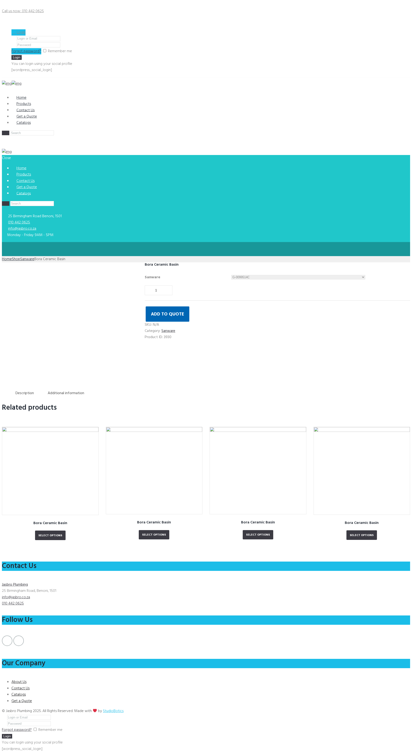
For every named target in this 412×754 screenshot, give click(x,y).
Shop (16, 259)
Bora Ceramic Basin (50, 523)
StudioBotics (113, 711)
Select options (50, 535)
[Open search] (5, 133)
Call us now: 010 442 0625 (23, 11)
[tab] (24, 393)
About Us (18, 682)
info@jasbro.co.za (22, 229)
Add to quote (167, 314)
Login (21, 32)
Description (24, 393)
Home (7, 259)
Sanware (27, 259)
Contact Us (20, 688)
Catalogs (23, 123)
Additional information (66, 393)
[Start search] (5, 203)
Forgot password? (26, 51)
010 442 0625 (19, 222)
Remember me (60, 51)
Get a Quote (21, 701)
